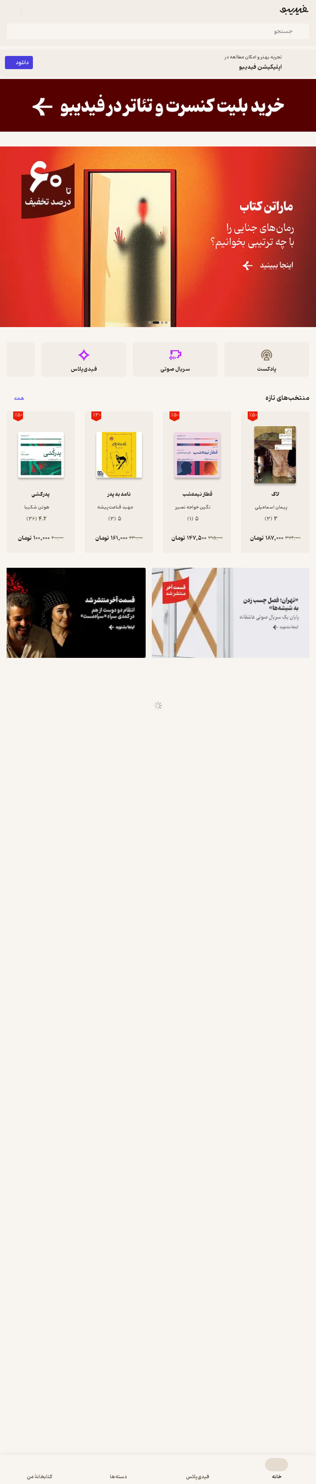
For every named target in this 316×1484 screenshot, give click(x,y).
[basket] (32, 11)
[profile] (11, 11)
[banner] (158, 105)
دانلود (22, 62)
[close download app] (308, 62)
